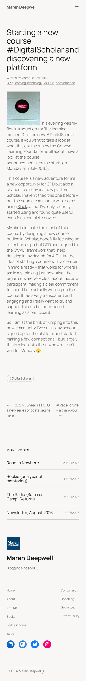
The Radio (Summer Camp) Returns (25, 496)
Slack (22, 206)
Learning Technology (28, 83)
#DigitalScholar (20, 378)
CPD (9, 83)
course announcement (23, 159)
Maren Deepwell (21, 7)
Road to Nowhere (23, 462)
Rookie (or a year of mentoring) (24, 478)
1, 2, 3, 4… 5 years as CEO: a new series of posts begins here (29, 410)
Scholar (13, 195)
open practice (65, 83)
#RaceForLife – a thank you (67, 408)
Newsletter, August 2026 (30, 512)
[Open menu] (76, 7)
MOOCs (48, 83)
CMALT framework (30, 250)
